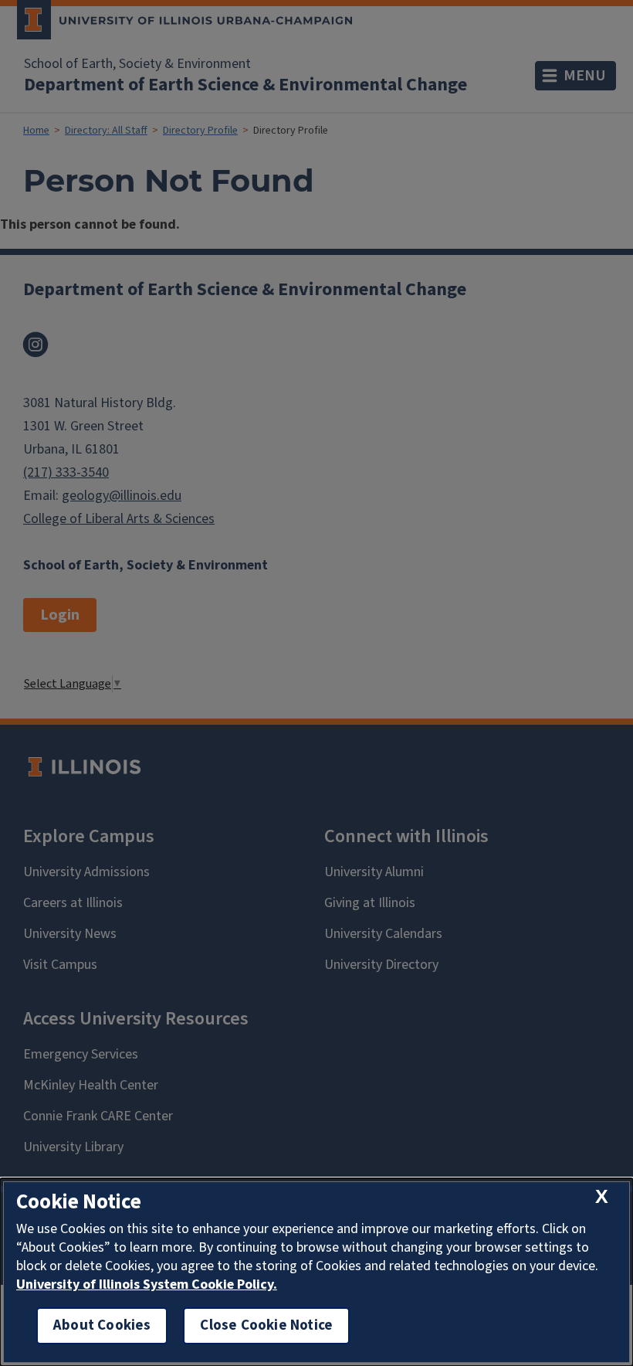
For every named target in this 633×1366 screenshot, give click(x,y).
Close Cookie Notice (266, 1325)
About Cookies (102, 1325)
